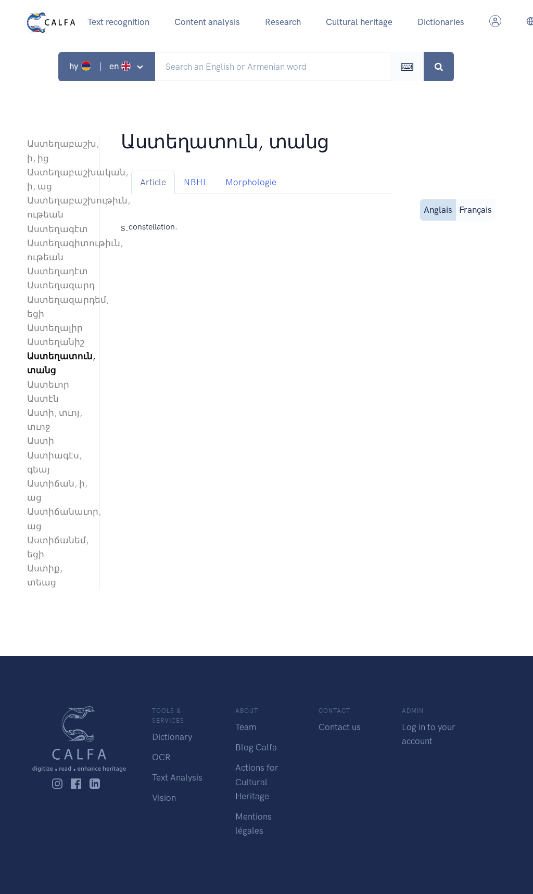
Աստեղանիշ (55, 342)
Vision (164, 798)
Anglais (438, 210)
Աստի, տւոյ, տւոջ (54, 419)
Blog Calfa (256, 747)
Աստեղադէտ (57, 271)
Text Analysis (177, 777)
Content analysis (207, 22)
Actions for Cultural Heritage (256, 781)
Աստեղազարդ (58, 285)
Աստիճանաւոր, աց (58, 518)
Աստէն (43, 398)
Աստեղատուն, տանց (58, 363)
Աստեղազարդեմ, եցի (58, 307)
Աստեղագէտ (57, 229)
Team (245, 727)
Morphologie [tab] (250, 182)
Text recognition (118, 22)
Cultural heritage (359, 22)
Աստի (40, 441)
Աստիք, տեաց (44, 575)
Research (283, 22)
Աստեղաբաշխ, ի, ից (58, 150)
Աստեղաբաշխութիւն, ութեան (58, 207)
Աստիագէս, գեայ (54, 462)
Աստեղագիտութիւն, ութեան (58, 250)
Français (475, 210)
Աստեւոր (48, 384)
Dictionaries (440, 22)
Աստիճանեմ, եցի (57, 547)
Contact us (340, 727)
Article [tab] (153, 182)
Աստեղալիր (55, 328)
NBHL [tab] (196, 182)
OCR (161, 757)
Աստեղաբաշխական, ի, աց (58, 179)
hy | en (95, 66)
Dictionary (172, 737)
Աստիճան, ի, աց (57, 490)
